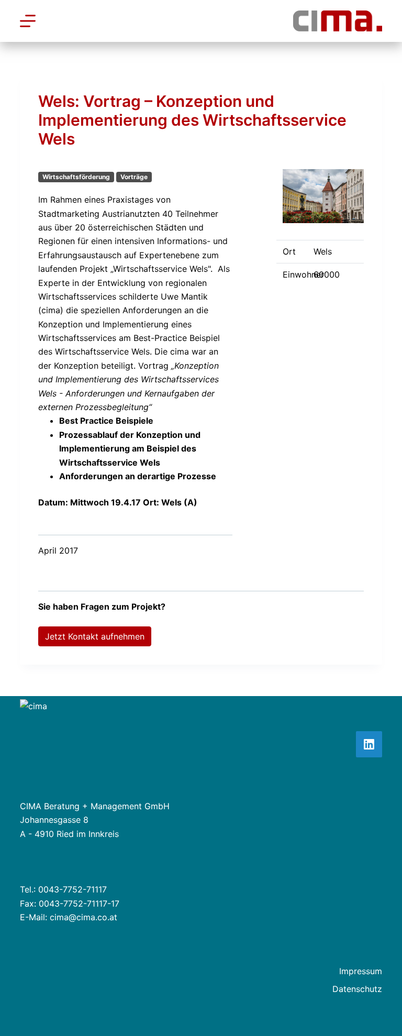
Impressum (360, 971)
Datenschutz (357, 989)
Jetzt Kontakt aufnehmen (94, 636)
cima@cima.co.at (83, 917)
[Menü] (28, 21)
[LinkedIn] (369, 744)
